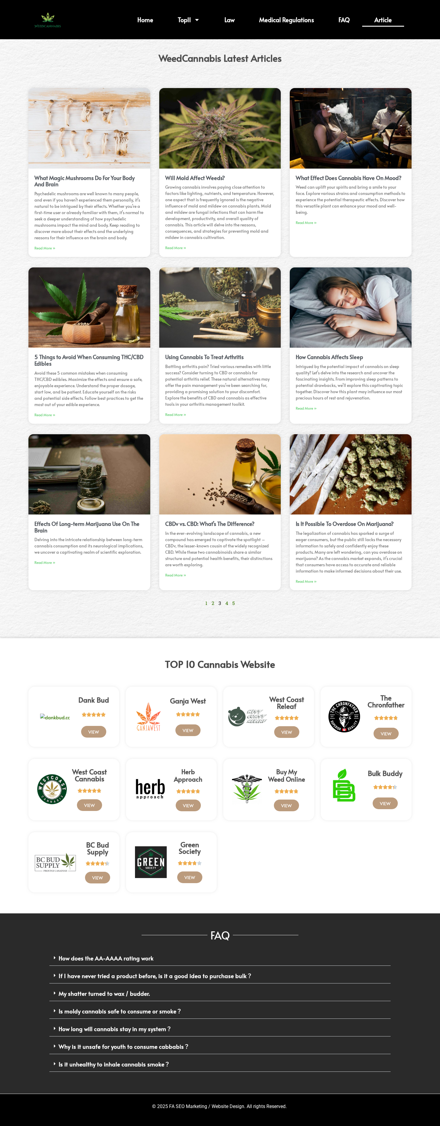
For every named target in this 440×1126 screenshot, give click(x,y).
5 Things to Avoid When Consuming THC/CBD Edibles (88, 360)
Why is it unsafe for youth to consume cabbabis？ (124, 1046)
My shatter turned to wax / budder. (104, 993)
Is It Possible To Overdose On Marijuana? (345, 523)
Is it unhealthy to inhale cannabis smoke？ (114, 1064)
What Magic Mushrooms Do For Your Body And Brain (84, 181)
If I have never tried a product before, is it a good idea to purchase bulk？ (155, 976)
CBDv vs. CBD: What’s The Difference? (209, 523)
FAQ (344, 20)
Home (145, 20)
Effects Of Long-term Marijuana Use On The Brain (86, 527)
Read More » (44, 248)
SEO (180, 1106)
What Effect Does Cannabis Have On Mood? (348, 177)
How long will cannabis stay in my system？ (115, 1029)
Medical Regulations (286, 20)
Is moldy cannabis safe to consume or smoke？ (120, 1011)
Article (383, 20)
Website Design (228, 1106)
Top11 (184, 20)
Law (229, 20)
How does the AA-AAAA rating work (106, 958)
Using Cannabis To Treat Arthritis (204, 357)
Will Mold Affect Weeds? (195, 177)
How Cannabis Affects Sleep (329, 357)
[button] (220, 958)
